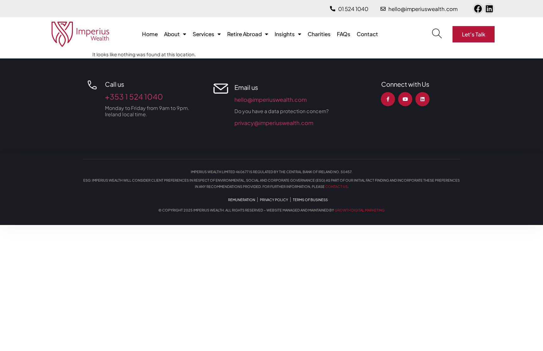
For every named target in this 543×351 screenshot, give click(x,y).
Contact (367, 33)
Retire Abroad (244, 33)
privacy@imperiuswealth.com (273, 122)
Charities (319, 33)
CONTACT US (336, 186)
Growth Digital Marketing (360, 210)
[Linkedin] (489, 8)
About (172, 33)
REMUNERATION (241, 200)
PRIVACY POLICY (274, 200)
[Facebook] (478, 8)
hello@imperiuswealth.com (270, 99)
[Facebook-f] (388, 99)
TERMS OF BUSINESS (310, 200)
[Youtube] (405, 99)
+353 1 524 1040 (134, 96)
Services (203, 33)
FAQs (343, 33)
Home (150, 33)
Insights (285, 33)
